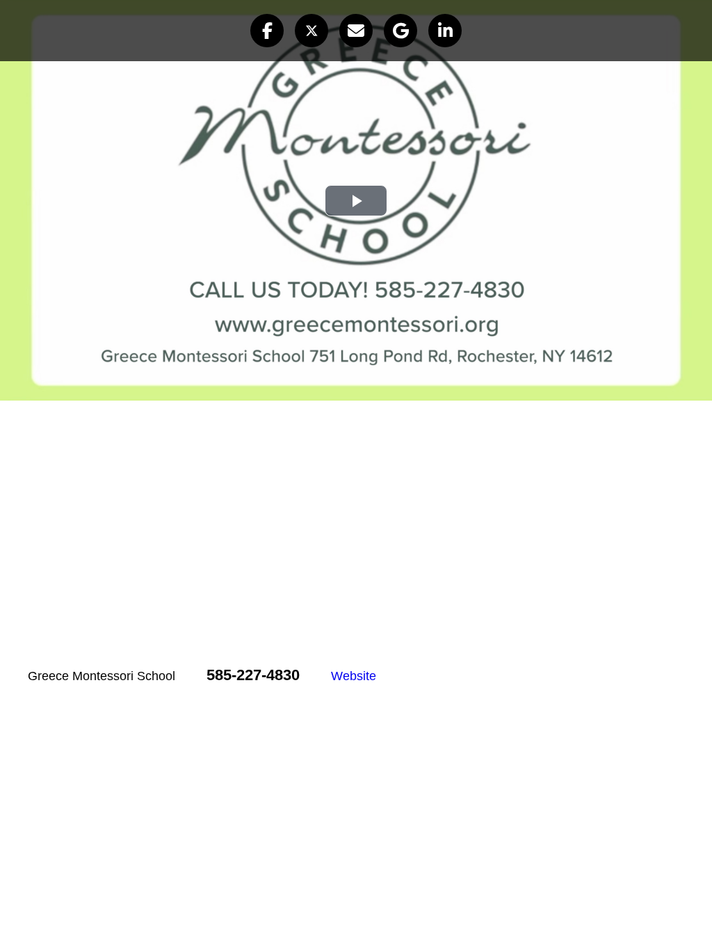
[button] (267, 30)
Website (353, 676)
